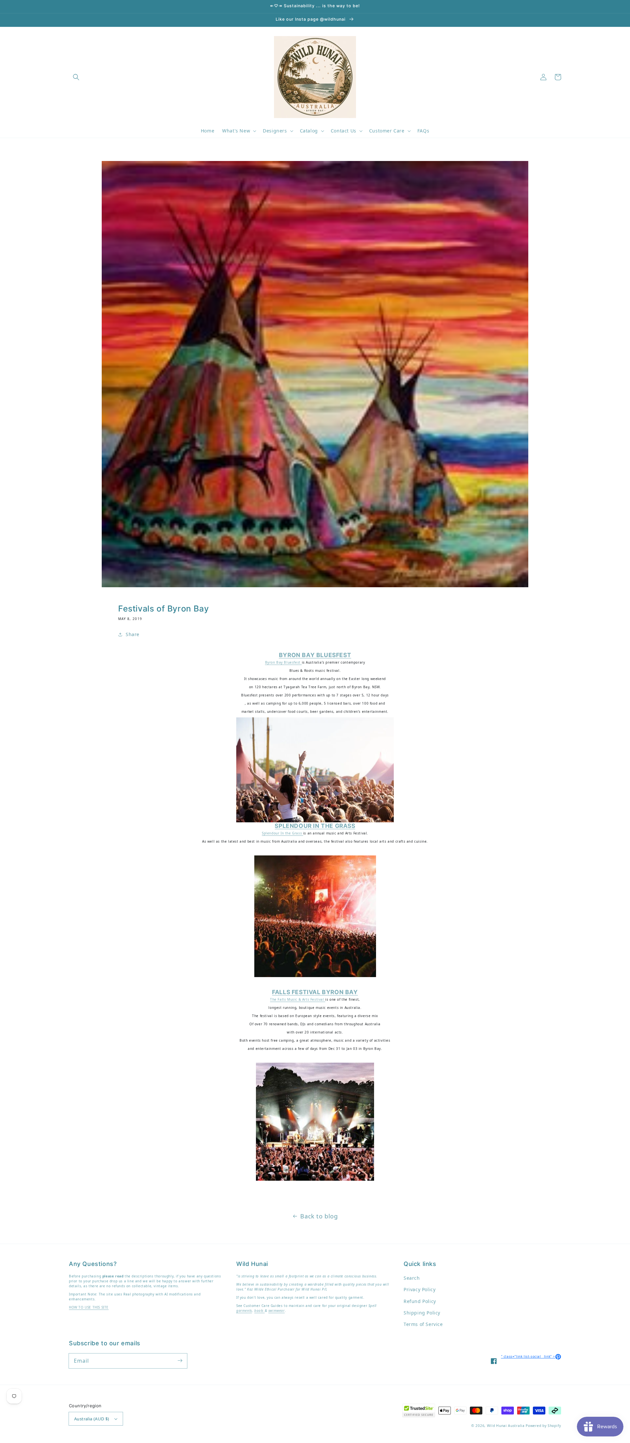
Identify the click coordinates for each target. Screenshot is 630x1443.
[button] (76, 77)
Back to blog (319, 1216)
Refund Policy (420, 1301)
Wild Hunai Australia (506, 1425)
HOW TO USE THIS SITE (89, 1307)
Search (412, 1278)
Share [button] (132, 634)
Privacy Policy (419, 1289)
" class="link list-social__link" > (531, 1356)
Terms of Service (423, 1324)
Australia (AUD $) (91, 1419)
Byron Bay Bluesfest (283, 662)
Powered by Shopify (543, 1425)
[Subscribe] (180, 1360)
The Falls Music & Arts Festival (297, 999)
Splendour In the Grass (282, 833)
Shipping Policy (422, 1313)
